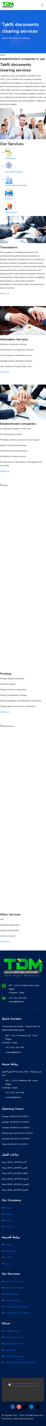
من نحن (8, 1263)
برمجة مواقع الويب (12, 1331)
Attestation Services (14, 171)
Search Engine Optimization (17, 1306)
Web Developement (14, 1281)
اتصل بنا (8, 1257)
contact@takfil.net (16, 1001)
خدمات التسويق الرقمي (14, 1343)
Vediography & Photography (17, 1313)
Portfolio (9, 1214)
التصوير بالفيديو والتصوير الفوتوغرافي (20, 1362)
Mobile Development (14, 1287)
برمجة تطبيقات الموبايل (14, 1337)
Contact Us (4, 293)
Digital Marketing (12, 1300)
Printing (8, 198)
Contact (8, 1220)
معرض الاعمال (11, 1251)
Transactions (10, 158)
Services (8, 1208)
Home (4, 38)
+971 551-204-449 (18, 998)
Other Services (11, 212)
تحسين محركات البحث (14, 1356)
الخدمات (8, 1244)
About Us (9, 1226)
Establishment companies (16, 185)
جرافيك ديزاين (10, 1349)
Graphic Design (11, 1294)
